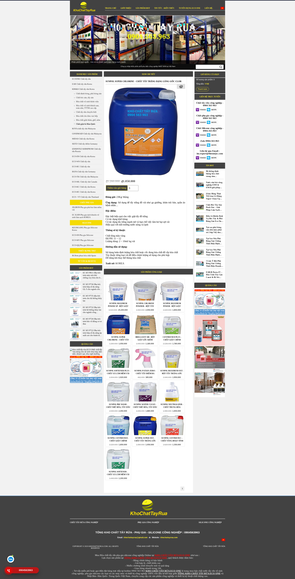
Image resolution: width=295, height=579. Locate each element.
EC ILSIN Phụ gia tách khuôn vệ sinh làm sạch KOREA (85, 216)
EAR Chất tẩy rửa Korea (82, 84)
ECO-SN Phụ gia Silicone (82, 235)
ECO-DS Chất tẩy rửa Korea (83, 156)
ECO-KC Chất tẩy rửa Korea (83, 187)
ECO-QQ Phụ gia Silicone (83, 245)
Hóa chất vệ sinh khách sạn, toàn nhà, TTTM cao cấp (87, 106)
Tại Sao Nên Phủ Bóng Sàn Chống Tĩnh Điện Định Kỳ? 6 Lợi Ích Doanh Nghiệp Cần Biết (214, 241)
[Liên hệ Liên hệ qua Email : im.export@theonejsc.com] (201, 158)
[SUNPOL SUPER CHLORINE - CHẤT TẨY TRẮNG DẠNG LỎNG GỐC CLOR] (143, 175)
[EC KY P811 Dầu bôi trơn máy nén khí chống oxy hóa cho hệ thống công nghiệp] (75, 281)
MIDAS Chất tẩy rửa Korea (83, 139)
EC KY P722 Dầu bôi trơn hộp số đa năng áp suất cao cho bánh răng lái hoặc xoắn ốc (92, 334)
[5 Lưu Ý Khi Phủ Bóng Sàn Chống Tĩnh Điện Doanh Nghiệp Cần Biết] (200, 266)
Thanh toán (202, 89)
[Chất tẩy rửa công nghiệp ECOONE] (210, 371)
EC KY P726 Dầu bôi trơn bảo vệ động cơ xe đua (92, 321)
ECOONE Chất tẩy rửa (81, 79)
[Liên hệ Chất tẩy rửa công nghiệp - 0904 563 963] (201, 110)
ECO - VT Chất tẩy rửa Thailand (85, 197)
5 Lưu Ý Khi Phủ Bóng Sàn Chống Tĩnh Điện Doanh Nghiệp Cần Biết (213, 263)
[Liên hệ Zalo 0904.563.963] (201, 145)
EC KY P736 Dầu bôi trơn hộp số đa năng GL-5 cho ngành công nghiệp (92, 288)
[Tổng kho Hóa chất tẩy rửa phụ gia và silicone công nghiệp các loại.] (210, 314)
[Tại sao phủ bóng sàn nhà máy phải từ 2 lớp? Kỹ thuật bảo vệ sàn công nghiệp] (200, 233)
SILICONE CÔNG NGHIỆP (210, 522)
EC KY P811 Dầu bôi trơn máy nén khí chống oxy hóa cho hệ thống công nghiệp (92, 276)
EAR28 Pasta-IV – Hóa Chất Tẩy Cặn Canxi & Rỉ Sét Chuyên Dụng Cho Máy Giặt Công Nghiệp (214, 275)
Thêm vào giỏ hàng (116, 188)
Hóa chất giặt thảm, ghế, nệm (88, 120)
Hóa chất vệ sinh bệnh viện (87, 101)
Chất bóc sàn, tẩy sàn (85, 97)
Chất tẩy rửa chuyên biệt (86, 112)
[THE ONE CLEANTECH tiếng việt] (222, 9)
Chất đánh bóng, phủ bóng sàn (89, 93)
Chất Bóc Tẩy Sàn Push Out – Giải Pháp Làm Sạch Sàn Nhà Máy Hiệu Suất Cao (214, 207)
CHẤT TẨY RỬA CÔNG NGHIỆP (84, 522)
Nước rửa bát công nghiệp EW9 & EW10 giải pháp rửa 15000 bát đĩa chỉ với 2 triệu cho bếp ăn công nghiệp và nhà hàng (214, 185)
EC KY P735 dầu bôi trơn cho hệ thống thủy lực (92, 298)
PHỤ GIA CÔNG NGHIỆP (148, 522)
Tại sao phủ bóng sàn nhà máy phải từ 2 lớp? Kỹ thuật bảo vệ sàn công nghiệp (214, 230)
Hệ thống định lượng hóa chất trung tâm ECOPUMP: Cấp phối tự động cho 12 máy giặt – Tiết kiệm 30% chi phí (214, 174)
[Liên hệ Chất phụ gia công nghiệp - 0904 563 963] (201, 123)
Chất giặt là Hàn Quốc (85, 124)
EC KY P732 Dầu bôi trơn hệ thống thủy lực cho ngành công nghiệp (92, 311)
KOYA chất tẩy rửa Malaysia (84, 128)
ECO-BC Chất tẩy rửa (81, 166)
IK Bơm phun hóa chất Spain (84, 255)
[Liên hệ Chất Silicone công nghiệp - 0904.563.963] (201, 135)
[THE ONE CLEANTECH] (83, 7)
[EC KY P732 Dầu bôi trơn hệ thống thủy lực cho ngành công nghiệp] (75, 315)
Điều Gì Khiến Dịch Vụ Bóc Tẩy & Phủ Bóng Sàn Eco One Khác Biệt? (214, 219)
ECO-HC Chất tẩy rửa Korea (83, 192)
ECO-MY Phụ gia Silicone (83, 240)
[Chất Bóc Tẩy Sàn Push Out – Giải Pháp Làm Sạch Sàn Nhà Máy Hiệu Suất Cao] (200, 210)
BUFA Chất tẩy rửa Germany (84, 171)
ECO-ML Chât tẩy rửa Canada (84, 182)
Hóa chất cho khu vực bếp (87, 116)
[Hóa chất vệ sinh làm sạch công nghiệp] (86, 382)
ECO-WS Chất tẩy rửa (81, 161)
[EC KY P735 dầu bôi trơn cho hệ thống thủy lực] (75, 303)
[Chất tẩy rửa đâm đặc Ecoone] (210, 394)
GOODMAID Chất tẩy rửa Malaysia (87, 133)
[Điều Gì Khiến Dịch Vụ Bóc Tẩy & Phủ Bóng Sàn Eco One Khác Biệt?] (200, 222)
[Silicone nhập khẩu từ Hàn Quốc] (210, 345)
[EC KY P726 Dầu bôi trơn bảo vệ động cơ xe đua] (75, 327)
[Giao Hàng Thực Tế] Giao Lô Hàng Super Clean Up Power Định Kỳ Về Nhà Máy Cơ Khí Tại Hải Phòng (214, 196)
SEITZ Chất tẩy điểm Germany (85, 144)
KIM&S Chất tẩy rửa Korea (83, 89)
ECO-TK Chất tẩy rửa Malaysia (85, 177)
